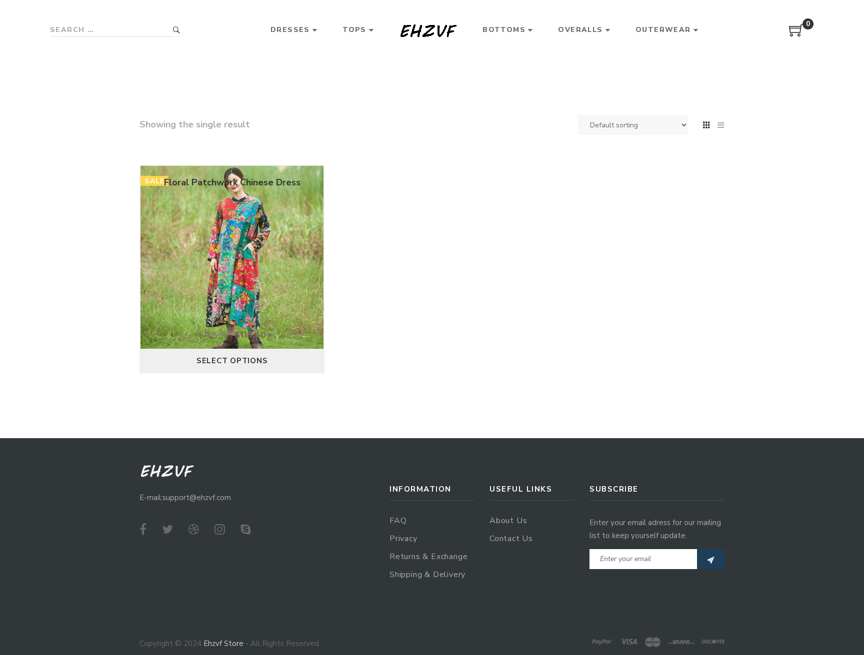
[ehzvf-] (428, 30)
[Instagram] (219, 529)
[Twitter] (167, 529)
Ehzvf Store (224, 644)
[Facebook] (143, 529)
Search (176, 30)
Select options (232, 361)
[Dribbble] (193, 529)
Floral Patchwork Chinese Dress (232, 182)
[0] (796, 33)
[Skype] (245, 529)
